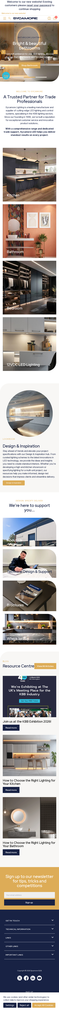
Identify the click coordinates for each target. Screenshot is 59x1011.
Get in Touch (13, 920)
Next (56, 52)
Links (8, 937)
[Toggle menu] (4, 18)
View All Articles (45, 666)
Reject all (24, 1005)
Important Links (14, 955)
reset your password (39, 5)
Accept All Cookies (43, 1005)
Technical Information (18, 929)
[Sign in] (49, 18)
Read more (11, 727)
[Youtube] (39, 978)
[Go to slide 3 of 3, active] (41, 77)
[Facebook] (26, 978)
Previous (3, 52)
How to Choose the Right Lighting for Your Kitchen (29, 782)
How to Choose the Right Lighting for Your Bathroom (29, 844)
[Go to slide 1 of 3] (17, 77)
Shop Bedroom (29, 70)
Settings (10, 1005)
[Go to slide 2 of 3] (29, 77)
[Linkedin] (32, 978)
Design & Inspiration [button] (13, 483)
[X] (19, 978)
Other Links (12, 946)
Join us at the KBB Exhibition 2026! (27, 721)
